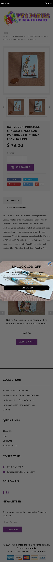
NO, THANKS (26, 295)
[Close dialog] (50, 264)
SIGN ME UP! (26, 288)
